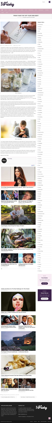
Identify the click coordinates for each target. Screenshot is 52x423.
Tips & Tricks (41, 251)
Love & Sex (41, 174)
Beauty (40, 37)
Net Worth (40, 200)
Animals (40, 26)
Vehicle (40, 264)
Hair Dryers (41, 134)
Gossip (40, 123)
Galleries (40, 110)
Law (39, 165)
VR (39, 268)
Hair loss (40, 136)
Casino (40, 55)
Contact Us (35, 421)
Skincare (40, 231)
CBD (39, 57)
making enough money (29, 98)
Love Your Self (41, 176)
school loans (17, 394)
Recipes (40, 218)
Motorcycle (40, 189)
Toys (39, 255)
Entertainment (41, 92)
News (40, 202)
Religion (40, 222)
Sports (40, 233)
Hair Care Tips (41, 132)
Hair (39, 130)
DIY (39, 86)
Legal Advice (41, 167)
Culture (40, 81)
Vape (39, 262)
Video (40, 266)
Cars (39, 53)
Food (40, 103)
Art (39, 31)
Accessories (41, 24)
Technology (41, 244)
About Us (31, 421)
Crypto (40, 79)
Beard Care (41, 35)
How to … (40, 156)
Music (40, 196)
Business (40, 46)
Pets (39, 209)
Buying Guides (41, 48)
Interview (40, 163)
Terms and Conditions (44, 421)
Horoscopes (41, 152)
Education (40, 90)
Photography (41, 211)
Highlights (40, 143)
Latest (39, 421)
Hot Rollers (40, 154)
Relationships (41, 220)
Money (11, 45)
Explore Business (44, 298)
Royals (3, 12)
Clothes (40, 68)
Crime (40, 77)
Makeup (40, 178)
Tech (39, 242)
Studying (40, 235)
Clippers (40, 66)
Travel (7, 12)
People (40, 207)
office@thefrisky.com (24, 414)
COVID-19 (40, 75)
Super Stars (41, 240)
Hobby (40, 147)
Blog (39, 44)
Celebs (40, 59)
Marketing (40, 180)
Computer (40, 70)
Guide (40, 125)
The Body (40, 246)
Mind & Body (41, 185)
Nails (39, 198)
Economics (40, 88)
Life (39, 169)
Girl (39, 121)
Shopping (40, 229)
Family (40, 97)
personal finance (12, 394)
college (5, 394)
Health (40, 141)
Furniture (40, 108)
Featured (40, 101)
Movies (40, 191)
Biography (40, 42)
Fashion (40, 99)
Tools (40, 253)
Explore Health (44, 283)
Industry (40, 158)
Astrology (40, 33)
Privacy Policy (49, 421)
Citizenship (40, 64)
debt (27, 61)
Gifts (39, 119)
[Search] (49, 2)
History (40, 145)
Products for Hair (41, 213)
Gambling (40, 112)
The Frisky (3, 45)
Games (40, 114)
